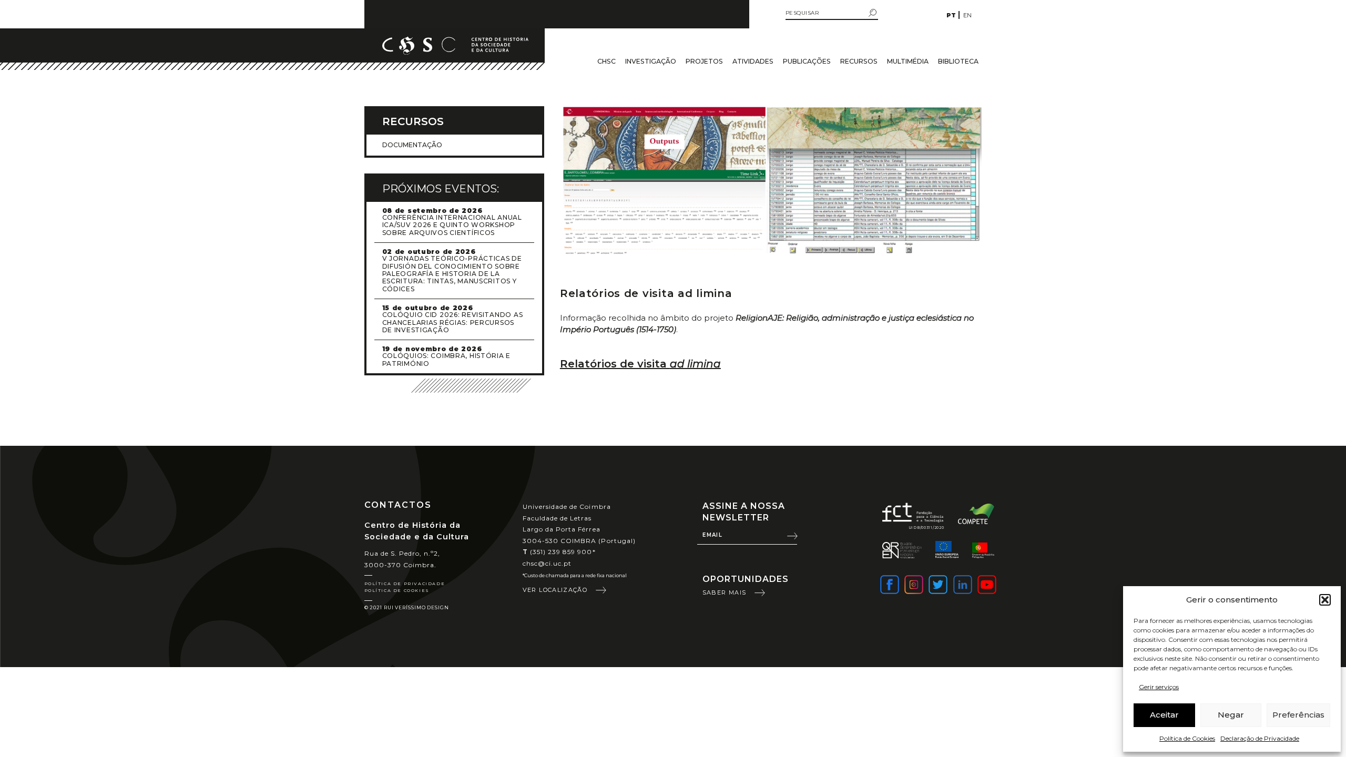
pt (951, 15)
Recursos (859, 61)
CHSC (606, 61)
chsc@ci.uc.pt (547, 563)
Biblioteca (958, 61)
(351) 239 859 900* (559, 552)
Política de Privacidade (404, 583)
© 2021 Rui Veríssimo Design (406, 607)
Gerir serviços (1159, 687)
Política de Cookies (1187, 738)
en (967, 15)
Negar (1231, 715)
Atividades (752, 61)
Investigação (650, 61)
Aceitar (1164, 715)
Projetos (704, 61)
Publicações (807, 61)
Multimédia (908, 61)
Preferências (1298, 715)
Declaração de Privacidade (1259, 738)
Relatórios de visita (640, 363)
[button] (1325, 600)
